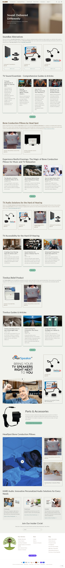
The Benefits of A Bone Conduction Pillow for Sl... (11, 178)
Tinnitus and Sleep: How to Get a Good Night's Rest (12, 329)
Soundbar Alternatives (13, 36)
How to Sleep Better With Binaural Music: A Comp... (52, 178)
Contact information (49, 564)
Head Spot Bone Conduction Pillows (52, 482)
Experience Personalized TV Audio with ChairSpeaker (52, 401)
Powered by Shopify (20, 564)
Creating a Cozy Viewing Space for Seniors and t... (11, 252)
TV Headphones (51, 544)
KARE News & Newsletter (53, 548)
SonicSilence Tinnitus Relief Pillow (9, 303)
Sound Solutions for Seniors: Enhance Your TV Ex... (32, 253)
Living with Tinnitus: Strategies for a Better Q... (52, 329)
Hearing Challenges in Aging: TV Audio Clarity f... (24, 91)
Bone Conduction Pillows (49, 128)
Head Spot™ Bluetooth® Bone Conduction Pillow (11, 150)
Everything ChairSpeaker (22, 542)
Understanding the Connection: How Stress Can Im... (31, 330)
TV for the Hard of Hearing (53, 546)
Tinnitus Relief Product (13, 277)
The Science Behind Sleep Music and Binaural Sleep (32, 178)
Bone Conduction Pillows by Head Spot (21, 123)
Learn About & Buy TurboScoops (30, 514)
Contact (34, 539)
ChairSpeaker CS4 (47, 64)
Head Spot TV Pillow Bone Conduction (30, 150)
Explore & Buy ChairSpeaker (9, 516)
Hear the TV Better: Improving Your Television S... (40, 90)
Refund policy (26, 564)
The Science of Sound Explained (54, 552)
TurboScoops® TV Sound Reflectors (9, 64)
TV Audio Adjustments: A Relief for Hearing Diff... (9, 83)
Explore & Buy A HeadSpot (50, 517)
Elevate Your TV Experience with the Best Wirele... (55, 90)
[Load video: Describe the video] (22, 461)
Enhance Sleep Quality (52, 539)
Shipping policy (42, 564)
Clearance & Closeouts (22, 549)
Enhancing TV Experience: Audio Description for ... (52, 252)
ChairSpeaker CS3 (27, 64)
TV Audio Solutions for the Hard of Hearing (22, 202)
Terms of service (37, 564)
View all (32, 116)
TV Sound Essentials (52, 542)
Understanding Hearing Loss (53, 550)
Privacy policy (31, 564)
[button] (13, 2)
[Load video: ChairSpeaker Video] (22, 379)
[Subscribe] (41, 529)
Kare (16, 564)
